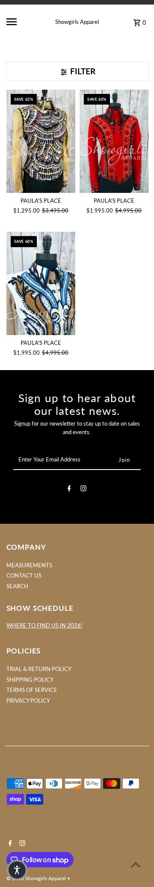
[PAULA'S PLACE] (41, 141)
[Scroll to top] (135, 864)
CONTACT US (23, 575)
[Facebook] (69, 489)
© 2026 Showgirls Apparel (36, 878)
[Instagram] (83, 489)
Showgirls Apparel (77, 21)
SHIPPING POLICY (29, 679)
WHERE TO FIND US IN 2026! (44, 625)
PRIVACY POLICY (28, 700)
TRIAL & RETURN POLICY (38, 668)
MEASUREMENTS (29, 565)
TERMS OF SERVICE (31, 689)
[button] (17, 870)
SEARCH (17, 586)
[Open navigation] (17, 21)
